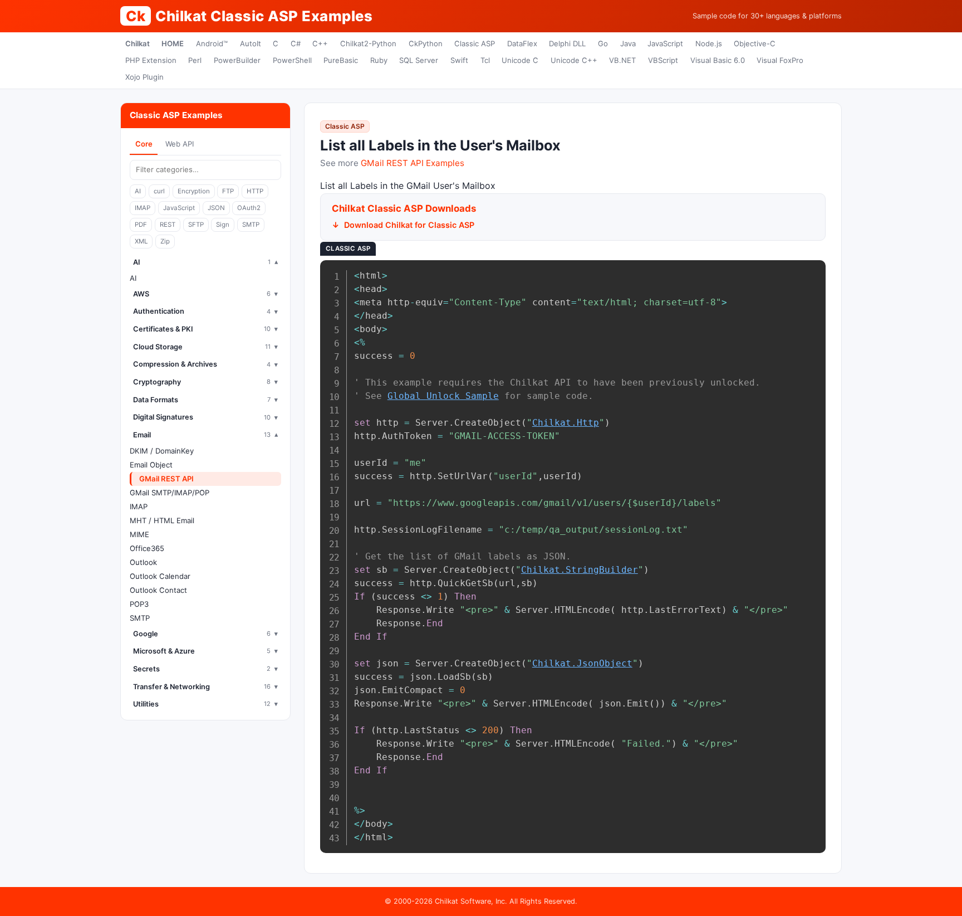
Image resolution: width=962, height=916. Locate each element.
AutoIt (250, 43)
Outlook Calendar (160, 576)
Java (628, 43)
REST (167, 224)
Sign (222, 224)
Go (603, 43)
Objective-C (755, 43)
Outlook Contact (158, 590)
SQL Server (418, 60)
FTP (228, 191)
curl (159, 191)
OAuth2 (249, 208)
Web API (179, 143)
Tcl (485, 60)
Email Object (151, 464)
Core (144, 143)
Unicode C (520, 60)
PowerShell (292, 60)
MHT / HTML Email (162, 520)
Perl (195, 60)
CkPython (426, 43)
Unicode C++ (574, 60)
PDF (141, 224)
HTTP (255, 191)
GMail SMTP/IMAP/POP (169, 492)
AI (138, 191)
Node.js (708, 43)
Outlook (143, 562)
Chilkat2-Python (368, 43)
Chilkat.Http (565, 422)
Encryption (194, 191)
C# (296, 43)
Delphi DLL (567, 43)
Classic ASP (474, 43)
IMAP (142, 208)
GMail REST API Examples (412, 163)
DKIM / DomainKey (162, 450)
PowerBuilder (237, 60)
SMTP (250, 224)
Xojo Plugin (144, 76)
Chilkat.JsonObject (582, 663)
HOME (172, 43)
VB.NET (622, 60)
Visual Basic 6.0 (717, 60)
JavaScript (665, 43)
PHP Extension (150, 60)
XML (141, 241)
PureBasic (340, 60)
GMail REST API (166, 478)
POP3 (139, 604)
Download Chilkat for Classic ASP (409, 225)
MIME (139, 534)
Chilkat (137, 43)
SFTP (196, 224)
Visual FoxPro (780, 60)
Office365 (147, 548)
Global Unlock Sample (443, 396)
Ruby (378, 60)
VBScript (663, 60)
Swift (459, 60)
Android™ (212, 43)
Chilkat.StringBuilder (579, 569)
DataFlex (522, 43)
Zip (165, 241)
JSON (216, 208)
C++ (320, 43)
